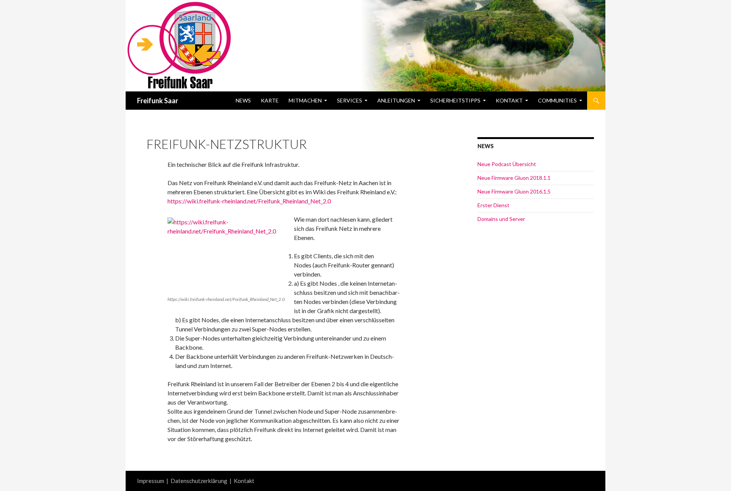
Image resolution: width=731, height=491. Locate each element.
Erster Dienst (493, 205)
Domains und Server (501, 219)
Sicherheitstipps (455, 100)
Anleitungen (396, 100)
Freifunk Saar (157, 100)
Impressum (150, 480)
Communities (557, 100)
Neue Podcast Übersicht (506, 164)
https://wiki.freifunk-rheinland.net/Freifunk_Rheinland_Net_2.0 (249, 201)
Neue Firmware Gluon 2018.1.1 (514, 177)
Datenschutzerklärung (199, 480)
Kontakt (509, 100)
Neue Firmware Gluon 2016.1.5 (514, 191)
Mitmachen (305, 100)
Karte (270, 100)
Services (349, 100)
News (243, 100)
